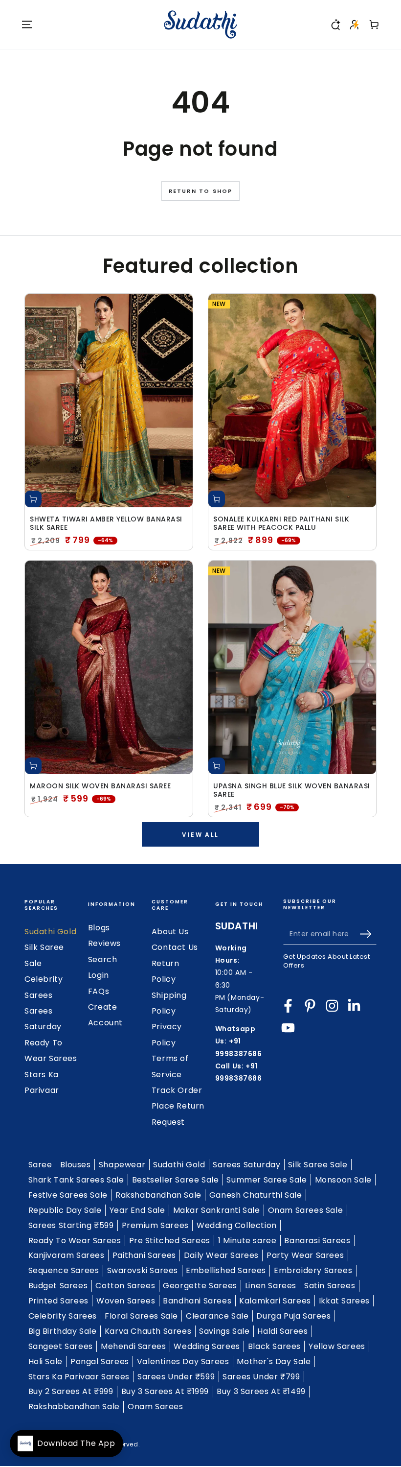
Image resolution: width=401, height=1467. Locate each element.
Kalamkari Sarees (275, 1300)
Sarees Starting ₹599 (71, 1225)
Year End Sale (137, 1210)
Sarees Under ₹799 (261, 1376)
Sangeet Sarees (60, 1346)
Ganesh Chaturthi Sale (255, 1195)
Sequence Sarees (63, 1270)
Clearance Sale (217, 1316)
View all (200, 834)
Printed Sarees (58, 1300)
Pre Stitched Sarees (169, 1240)
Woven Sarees (125, 1300)
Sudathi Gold (50, 931)
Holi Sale (45, 1361)
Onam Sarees (155, 1406)
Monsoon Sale (343, 1179)
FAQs (98, 991)
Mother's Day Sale (274, 1361)
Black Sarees (274, 1346)
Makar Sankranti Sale (216, 1210)
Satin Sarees (329, 1285)
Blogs (99, 927)
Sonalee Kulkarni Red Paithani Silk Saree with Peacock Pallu (281, 523)
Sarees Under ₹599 (176, 1376)
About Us (170, 931)
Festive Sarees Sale (68, 1195)
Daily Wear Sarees (221, 1255)
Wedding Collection (237, 1225)
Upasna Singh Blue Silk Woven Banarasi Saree (291, 790)
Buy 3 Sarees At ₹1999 (165, 1391)
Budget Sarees (58, 1285)
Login (98, 975)
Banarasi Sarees (317, 1240)
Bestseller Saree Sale (175, 1179)
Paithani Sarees (144, 1255)
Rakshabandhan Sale (158, 1195)
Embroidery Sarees (313, 1270)
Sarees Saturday (246, 1164)
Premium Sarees (155, 1225)
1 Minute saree (247, 1240)
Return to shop (201, 191)
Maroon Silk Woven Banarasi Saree (100, 786)
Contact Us (175, 947)
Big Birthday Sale (62, 1331)
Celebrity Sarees (62, 1316)
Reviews (104, 943)
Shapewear (122, 1164)
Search (102, 959)
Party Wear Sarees (305, 1255)
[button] (335, 24)
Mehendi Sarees (133, 1346)
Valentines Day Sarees (183, 1361)
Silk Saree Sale (317, 1164)
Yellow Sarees (337, 1346)
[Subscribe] (368, 934)
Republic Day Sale (65, 1210)
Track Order (177, 1090)
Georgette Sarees (200, 1285)
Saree (40, 1164)
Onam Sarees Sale (305, 1210)
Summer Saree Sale (266, 1179)
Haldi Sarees (282, 1331)
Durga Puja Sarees (293, 1316)
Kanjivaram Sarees (66, 1255)
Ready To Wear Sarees (74, 1240)
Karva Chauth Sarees (148, 1331)
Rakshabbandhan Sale (74, 1406)
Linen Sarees (270, 1285)
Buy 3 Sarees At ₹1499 (261, 1391)
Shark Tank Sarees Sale (76, 1179)
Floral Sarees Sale (141, 1316)
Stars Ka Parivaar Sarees (79, 1376)
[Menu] (27, 24)
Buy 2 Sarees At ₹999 (70, 1391)
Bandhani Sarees (197, 1300)
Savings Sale (224, 1331)
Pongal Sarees (99, 1361)
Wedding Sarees (207, 1346)
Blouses (75, 1164)
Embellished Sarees (226, 1270)
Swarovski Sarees (142, 1270)
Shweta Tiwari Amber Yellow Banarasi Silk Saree (106, 523)
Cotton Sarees (125, 1285)
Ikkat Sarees (344, 1300)
